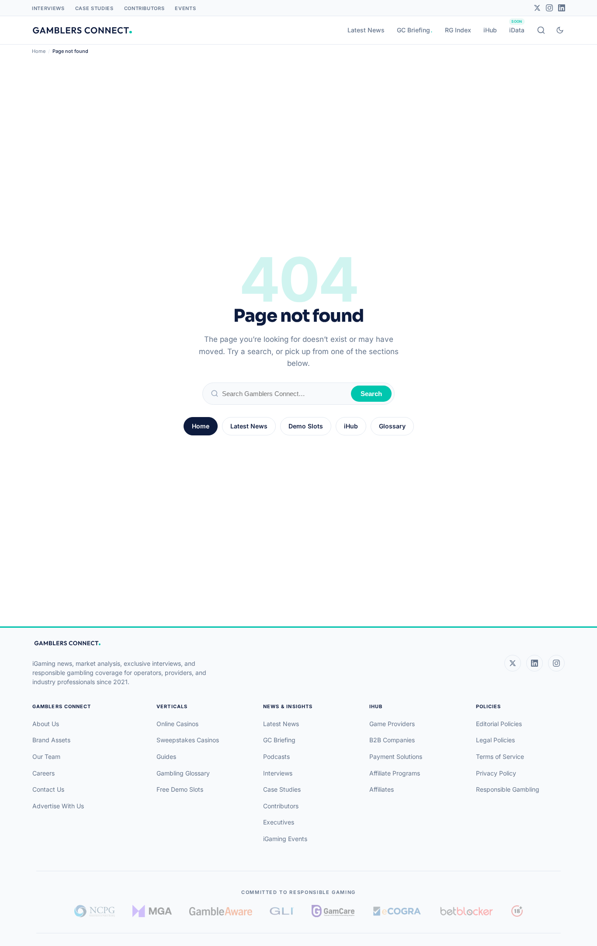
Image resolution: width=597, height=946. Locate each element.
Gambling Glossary (183, 773)
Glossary (392, 426)
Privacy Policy (496, 773)
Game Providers (392, 723)
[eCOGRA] (397, 911)
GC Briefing (413, 30)
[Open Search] (541, 30)
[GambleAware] (220, 911)
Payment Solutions (395, 756)
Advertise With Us (58, 806)
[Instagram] (549, 7)
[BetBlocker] (466, 911)
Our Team (46, 756)
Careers (43, 773)
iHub (490, 30)
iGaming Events (285, 838)
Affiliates (381, 789)
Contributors (144, 8)
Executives (278, 822)
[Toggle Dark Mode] (559, 30)
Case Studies (94, 8)
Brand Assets (51, 740)
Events (185, 8)
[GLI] (282, 911)
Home (38, 51)
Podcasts (276, 756)
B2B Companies (392, 740)
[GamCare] (333, 911)
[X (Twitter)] (512, 663)
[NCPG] (94, 911)
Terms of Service (500, 756)
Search (371, 393)
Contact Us (48, 789)
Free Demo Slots (179, 789)
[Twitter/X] (537, 7)
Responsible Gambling (507, 789)
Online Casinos (177, 723)
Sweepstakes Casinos (187, 740)
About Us (45, 723)
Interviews (48, 8)
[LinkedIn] (561, 7)
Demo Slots (305, 426)
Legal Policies (495, 740)
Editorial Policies (499, 723)
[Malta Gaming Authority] (152, 911)
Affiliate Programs (394, 773)
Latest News (366, 30)
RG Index (458, 30)
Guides (166, 756)
